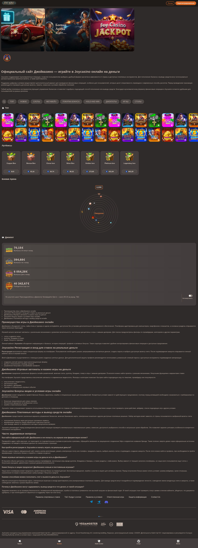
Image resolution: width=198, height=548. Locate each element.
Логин (170, 3)
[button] (73, 101)
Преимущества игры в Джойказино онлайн (20, 311)
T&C (77, 297)
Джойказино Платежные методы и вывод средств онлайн (25, 318)
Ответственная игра (115, 497)
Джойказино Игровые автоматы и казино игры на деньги (25, 315)
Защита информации (138, 497)
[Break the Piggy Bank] (8, 135)
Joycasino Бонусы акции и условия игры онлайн (22, 316)
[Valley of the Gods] (21, 135)
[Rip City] (48, 120)
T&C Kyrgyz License (73, 497)
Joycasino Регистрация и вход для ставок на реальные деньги (27, 313)
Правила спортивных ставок (48, 497)
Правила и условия (94, 497)
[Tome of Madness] (21, 120)
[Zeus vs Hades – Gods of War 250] (48, 135)
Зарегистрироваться (185, 3)
